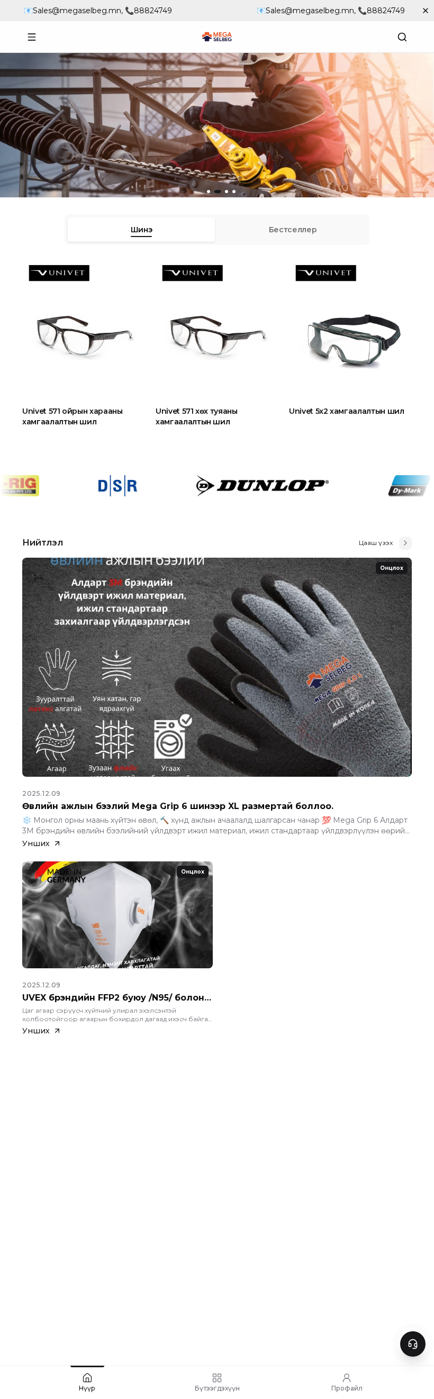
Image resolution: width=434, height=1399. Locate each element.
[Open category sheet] (31, 37)
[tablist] (217, 229)
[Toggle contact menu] (413, 1344)
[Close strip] (425, 10)
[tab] (141, 229)
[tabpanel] (217, 348)
